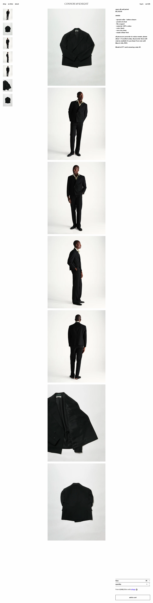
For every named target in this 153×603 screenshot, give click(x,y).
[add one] (149, 583)
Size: (117, 581)
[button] (147, 4)
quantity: (118, 584)
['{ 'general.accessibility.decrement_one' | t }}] (149, 585)
